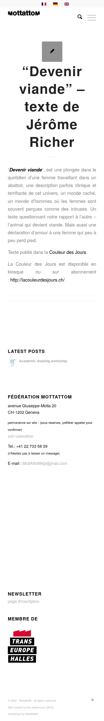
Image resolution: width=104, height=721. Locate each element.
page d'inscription (23, 601)
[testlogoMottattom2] (43, 17)
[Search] (77, 17)
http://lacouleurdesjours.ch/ (37, 279)
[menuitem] (77, 17)
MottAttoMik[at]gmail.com (44, 463)
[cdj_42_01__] (52, 51)
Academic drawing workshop (43, 360)
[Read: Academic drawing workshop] (12, 363)
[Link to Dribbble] (92, 699)
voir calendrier (20, 436)
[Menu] (89, 17)
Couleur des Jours (67, 252)
